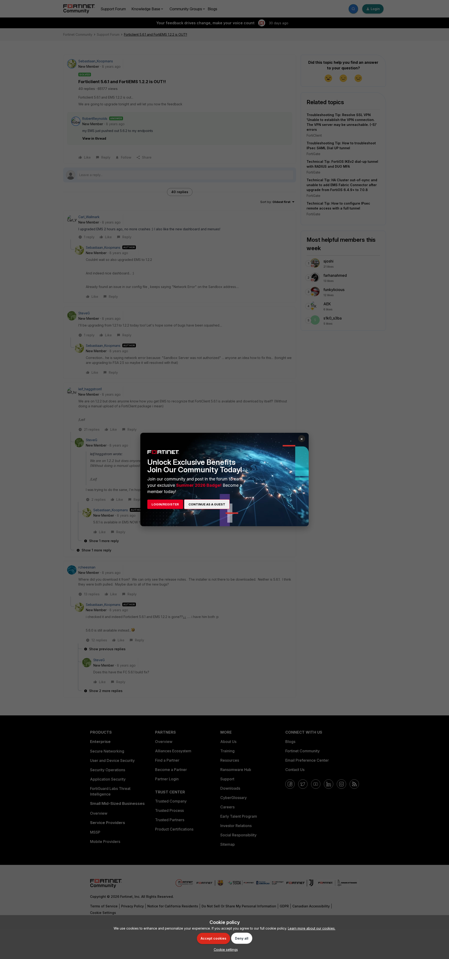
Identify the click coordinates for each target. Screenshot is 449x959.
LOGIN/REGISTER (165, 504)
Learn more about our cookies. (311, 928)
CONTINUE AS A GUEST (206, 504)
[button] (224, 950)
